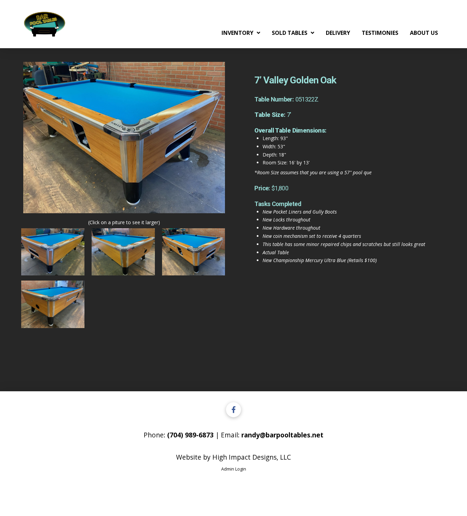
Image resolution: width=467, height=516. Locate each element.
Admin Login (233, 469)
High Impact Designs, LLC (251, 457)
